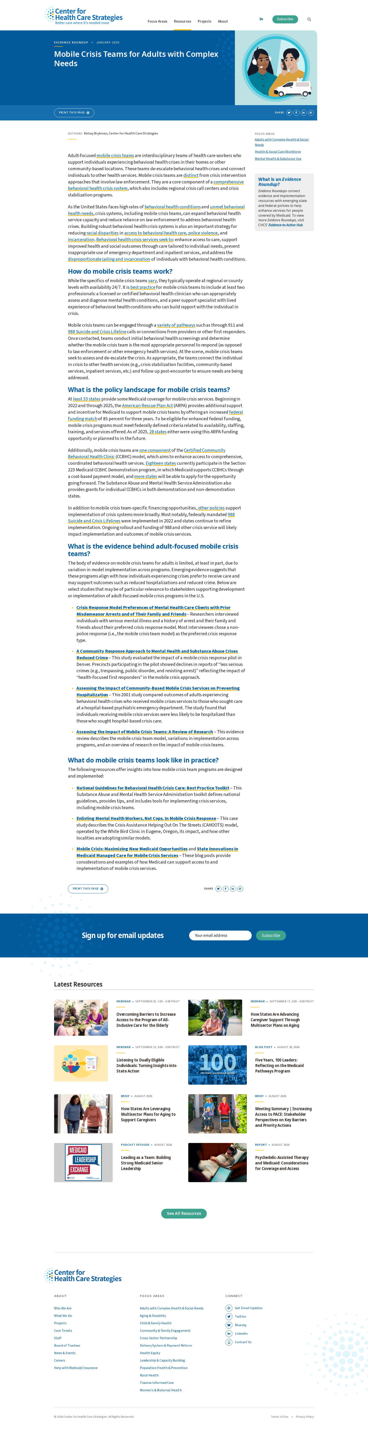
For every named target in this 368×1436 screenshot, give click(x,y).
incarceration (81, 239)
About (223, 21)
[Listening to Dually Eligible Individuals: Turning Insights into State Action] (81, 1064)
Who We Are (63, 1308)
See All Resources (184, 1213)
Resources (182, 21)
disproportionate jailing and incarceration (109, 259)
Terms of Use (279, 1417)
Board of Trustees (67, 1345)
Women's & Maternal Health (161, 1390)
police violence (203, 233)
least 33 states (87, 399)
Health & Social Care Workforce (278, 151)
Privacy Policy (305, 1417)
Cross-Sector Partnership (158, 1338)
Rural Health (149, 1375)
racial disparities (102, 233)
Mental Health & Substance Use (278, 158)
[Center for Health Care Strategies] (92, 1280)
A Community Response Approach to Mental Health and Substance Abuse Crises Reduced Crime (157, 654)
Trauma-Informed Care (157, 1382)
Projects (204, 21)
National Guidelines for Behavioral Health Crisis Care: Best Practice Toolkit (152, 788)
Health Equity (150, 1353)
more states (145, 476)
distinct (190, 175)
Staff (58, 1338)
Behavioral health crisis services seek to (134, 239)
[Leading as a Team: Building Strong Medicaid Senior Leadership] (83, 1162)
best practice (142, 287)
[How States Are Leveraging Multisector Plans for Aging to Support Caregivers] (83, 1113)
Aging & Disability (153, 1315)
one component (155, 450)
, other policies (210, 508)
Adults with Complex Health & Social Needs (171, 1308)
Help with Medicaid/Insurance (76, 1368)
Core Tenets (63, 1330)
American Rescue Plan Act (147, 405)
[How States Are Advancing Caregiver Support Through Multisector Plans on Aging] (215, 1018)
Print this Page (72, 112)
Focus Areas (157, 21)
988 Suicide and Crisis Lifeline (97, 331)
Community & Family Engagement (165, 1330)
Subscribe (285, 19)
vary (152, 280)
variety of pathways (176, 325)
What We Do (63, 1315)
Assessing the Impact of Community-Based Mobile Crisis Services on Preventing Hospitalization (158, 691)
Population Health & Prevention (164, 1368)
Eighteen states (161, 463)
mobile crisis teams (115, 155)
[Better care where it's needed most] (83, 15)
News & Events (65, 1353)
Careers (59, 1360)
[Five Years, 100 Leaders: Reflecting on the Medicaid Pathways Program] (217, 1064)
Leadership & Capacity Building (162, 1360)
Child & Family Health (156, 1323)
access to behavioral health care (155, 233)
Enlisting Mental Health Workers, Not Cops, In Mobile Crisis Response (146, 818)
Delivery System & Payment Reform (166, 1345)
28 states (158, 431)
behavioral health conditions (173, 206)
